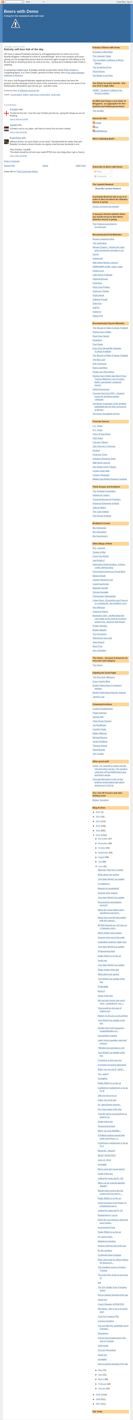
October (102, 848)
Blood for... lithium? (106, 1151)
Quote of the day (105, 996)
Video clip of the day (107, 1100)
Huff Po (96, 308)
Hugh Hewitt (98, 295)
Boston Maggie (100, 630)
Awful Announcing (101, 389)
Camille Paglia (99, 729)
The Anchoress (100, 634)
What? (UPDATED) (107, 1155)
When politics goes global (110, 933)
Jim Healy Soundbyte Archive (106, 414)
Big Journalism (99, 532)
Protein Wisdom (100, 626)
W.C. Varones (99, 548)
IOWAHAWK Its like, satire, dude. (108, 267)
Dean (95, 127)
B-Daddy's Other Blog (103, 52)
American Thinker (101, 291)
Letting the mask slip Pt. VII (110, 1210)
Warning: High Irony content (110, 870)
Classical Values (100, 611)
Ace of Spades (99, 650)
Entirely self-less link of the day (23, 49)
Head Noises (99, 71)
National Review (100, 279)
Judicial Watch (99, 508)
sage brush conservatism (39, 95)
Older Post (81, 166)
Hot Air (96, 254)
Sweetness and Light (102, 638)
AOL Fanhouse (100, 364)
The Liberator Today (102, 56)
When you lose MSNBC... (109, 1131)
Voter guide (103, 1346)
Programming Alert (106, 951)
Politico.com (98, 271)
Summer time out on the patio (111, 937)
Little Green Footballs (102, 275)
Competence (104, 884)
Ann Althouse (99, 607)
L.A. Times (97, 426)
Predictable (103, 986)
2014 (98, 817)
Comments (101, 176)
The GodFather (100, 243)
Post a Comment (11, 161)
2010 (98, 835)
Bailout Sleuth (99, 576)
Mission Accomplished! (108, 888)
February (102, 1384)
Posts (99, 172)
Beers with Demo (21, 11)
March (101, 1379)
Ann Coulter (98, 754)
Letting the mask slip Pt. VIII (110, 1178)
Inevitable (102, 1164)
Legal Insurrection (101, 584)
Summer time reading (108, 893)
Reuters (96, 450)
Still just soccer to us (107, 1095)
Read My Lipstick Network (108, 188)
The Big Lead (99, 360)
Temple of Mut (99, 552)
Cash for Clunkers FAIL (108, 1316)
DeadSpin (97, 340)
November (103, 843)
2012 (98, 826)
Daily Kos (97, 303)
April (100, 1375)
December (103, 839)
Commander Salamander (104, 596)
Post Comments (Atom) (27, 171)
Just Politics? (99, 560)
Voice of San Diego (101, 434)
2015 (98, 812)
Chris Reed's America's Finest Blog (109, 572)
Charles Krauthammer (103, 709)
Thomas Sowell (100, 746)
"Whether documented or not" (111, 1048)
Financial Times (100, 454)
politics (25, 95)
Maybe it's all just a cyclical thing (113, 1016)
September (103, 853)
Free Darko (98, 344)
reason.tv (97, 312)
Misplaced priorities (107, 1241)
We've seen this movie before (111, 1169)
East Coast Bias (100, 368)
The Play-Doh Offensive (104, 677)
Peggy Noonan (100, 713)
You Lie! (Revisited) (107, 1350)
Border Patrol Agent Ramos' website (109, 693)
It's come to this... (105, 1237)
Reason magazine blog (103, 239)
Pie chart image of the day (110, 1109)
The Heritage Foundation (104, 491)
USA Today (98, 438)
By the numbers (105, 1250)
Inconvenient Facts (106, 1227)
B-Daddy (14, 109)
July (100, 862)
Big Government (100, 536)
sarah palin (55, 95)
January (102, 1388)
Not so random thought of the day (113, 1295)
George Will (98, 717)
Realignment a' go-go (108, 1215)
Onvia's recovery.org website (106, 206)
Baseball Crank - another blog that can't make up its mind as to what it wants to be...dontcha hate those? (109, 619)
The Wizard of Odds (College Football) (110, 328)
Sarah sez (102, 960)
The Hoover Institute (102, 516)
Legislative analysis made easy (112, 942)
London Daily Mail (101, 471)
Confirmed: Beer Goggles (109, 1255)
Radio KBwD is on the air (109, 956)
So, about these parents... (109, 1105)
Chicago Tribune (100, 442)
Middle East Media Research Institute (110, 479)
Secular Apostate (100, 592)
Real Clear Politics (101, 287)
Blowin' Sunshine (101, 800)
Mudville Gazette (100, 588)
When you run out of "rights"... (111, 1069)
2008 (98, 1399)
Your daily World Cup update (111, 879)
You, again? (103, 1074)
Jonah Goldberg (100, 741)
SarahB (13, 125)
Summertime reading (107, 1036)
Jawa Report (98, 642)
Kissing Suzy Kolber (102, 332)
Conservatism (16, 95)
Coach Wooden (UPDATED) (111, 1304)
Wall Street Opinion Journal (105, 263)
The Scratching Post (102, 67)
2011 (98, 831)
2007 (98, 1404)
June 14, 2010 (104, 1160)
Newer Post (9, 166)
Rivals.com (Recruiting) (103, 372)
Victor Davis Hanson (102, 721)
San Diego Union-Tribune (104, 467)
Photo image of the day (108, 970)
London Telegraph (101, 475)
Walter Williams (100, 733)
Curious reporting (106, 1321)
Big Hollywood (99, 528)
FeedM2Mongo (100, 131)
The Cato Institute (101, 512)
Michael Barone (100, 737)
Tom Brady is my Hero (103, 75)
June (100, 866)
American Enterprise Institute (106, 503)
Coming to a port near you (110, 1060)
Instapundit (98, 258)
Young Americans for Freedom (107, 499)
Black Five (97, 646)
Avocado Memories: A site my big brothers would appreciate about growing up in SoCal (108, 782)
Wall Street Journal (101, 463)
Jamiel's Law (99, 697)
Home (45, 166)
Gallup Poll (98, 316)
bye (99, 1283)
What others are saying (108, 875)
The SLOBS (98, 111)
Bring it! (101, 991)
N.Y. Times (97, 430)
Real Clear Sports (101, 336)
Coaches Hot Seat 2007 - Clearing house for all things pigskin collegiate (108, 396)
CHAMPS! (102, 1079)
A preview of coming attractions (112, 1065)
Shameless (103, 1333)
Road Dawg (15, 138)
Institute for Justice (101, 495)
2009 (98, 1395)
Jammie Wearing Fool (103, 580)
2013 (98, 821)
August (101, 857)
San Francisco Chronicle (104, 446)
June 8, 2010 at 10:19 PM (19, 119)
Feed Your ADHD (101, 556)
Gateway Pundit (100, 299)
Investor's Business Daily (104, 459)
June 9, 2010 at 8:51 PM (18, 132)
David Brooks (99, 750)
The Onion (97, 665)
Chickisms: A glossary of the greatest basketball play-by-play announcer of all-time (109, 407)
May (100, 1370)
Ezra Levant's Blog (101, 681)
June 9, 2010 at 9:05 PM (18, 156)
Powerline (97, 283)
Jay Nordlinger (99, 725)
